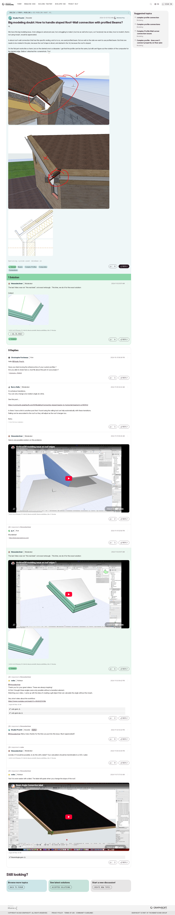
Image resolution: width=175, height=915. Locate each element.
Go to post (17, 334)
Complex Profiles (30, 267)
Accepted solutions (61, 887)
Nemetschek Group (159, 913)
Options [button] (128, 13)
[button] (111, 266)
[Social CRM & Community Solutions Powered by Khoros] (12, 907)
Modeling (140, 20)
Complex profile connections (148, 24)
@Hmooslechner (14, 685)
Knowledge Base (30, 4)
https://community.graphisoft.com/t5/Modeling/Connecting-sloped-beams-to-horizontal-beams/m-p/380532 (48, 405)
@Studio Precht (18, 361)
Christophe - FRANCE (15, 373)
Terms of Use (69, 913)
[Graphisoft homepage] (158, 908)
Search (150, 4)
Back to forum (16, 887)
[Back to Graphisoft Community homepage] (8, 4)
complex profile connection (148, 18)
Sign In (168, 4)
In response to (20, 527)
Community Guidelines (84, 913)
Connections (13, 270)
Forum (19, 4)
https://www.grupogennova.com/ (19, 538)
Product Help (73, 4)
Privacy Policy (57, 913)
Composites (43, 267)
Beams (20, 267)
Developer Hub (60, 4)
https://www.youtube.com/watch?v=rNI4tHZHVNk (27, 701)
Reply (125, 266)
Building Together (45, 4)
